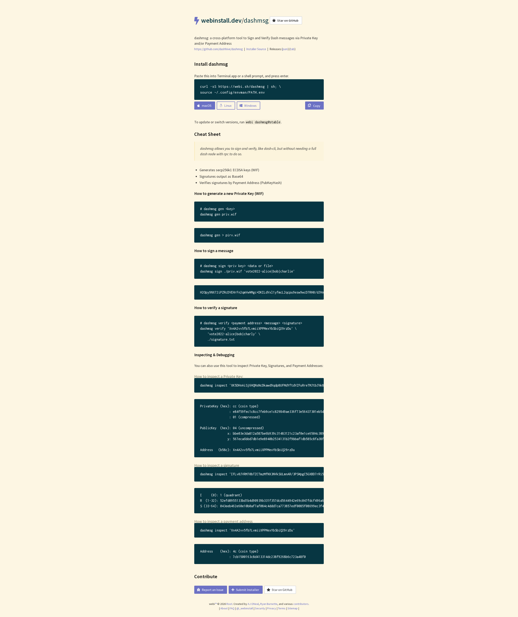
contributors (301, 604)
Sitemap (293, 608)
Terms (282, 608)
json (285, 49)
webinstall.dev (221, 20)
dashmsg (256, 20)
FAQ (232, 608)
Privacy (271, 608)
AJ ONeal (253, 604)
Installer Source (256, 49)
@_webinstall (245, 608)
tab (292, 49)
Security (260, 608)
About (224, 608)
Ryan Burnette (268, 604)
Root (229, 604)
